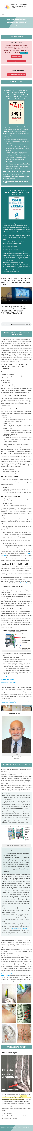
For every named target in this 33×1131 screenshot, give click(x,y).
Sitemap (11, 1129)
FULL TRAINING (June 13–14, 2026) (16, 61)
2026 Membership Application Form (16, 74)
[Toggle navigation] (3, 14)
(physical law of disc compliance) (19, 928)
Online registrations (16, 56)
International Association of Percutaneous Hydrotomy (15, 1127)
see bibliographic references (23, 583)
